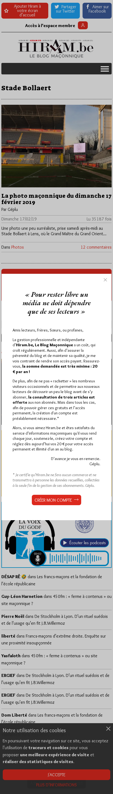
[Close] (105, 280)
